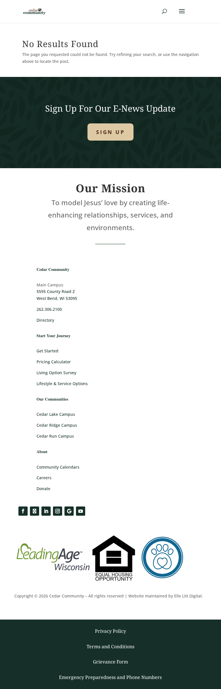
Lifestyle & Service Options (62, 383)
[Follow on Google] (69, 511)
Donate (43, 488)
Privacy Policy (110, 631)
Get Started (47, 351)
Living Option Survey (56, 372)
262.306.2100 (49, 309)
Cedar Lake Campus (56, 414)
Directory (45, 320)
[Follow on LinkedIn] (46, 511)
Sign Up (110, 132)
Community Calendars (58, 467)
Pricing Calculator (54, 361)
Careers (44, 477)
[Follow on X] (34, 511)
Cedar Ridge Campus (57, 425)
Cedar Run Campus (55, 436)
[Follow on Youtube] (80, 511)
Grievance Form (110, 662)
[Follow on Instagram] (57, 511)
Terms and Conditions (110, 646)
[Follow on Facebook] (23, 511)
